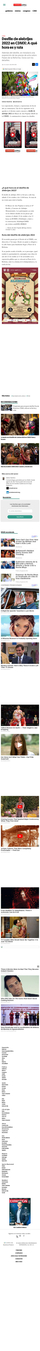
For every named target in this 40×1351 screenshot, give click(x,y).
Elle (3, 1099)
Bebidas (4, 1184)
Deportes (4, 1115)
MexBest (5, 1180)
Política (4, 1067)
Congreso (4, 1072)
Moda (3, 1090)
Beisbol (3, 1168)
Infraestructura (5, 1129)
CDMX (35, 11)
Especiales (4, 1161)
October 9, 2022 (10, 229)
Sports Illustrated (8, 1164)
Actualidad (4, 1155)
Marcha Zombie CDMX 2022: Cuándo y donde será (16, 467)
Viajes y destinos (6, 1185)
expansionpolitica (20, 1235)
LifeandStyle (5, 1063)
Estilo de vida (5, 1106)
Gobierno (4, 1069)
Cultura (3, 1095)
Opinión (4, 1077)
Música (3, 1118)
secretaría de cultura (18, 396)
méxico (18, 11)
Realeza (4, 1086)
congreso (26, 11)
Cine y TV (4, 1116)
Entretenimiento (5, 1113)
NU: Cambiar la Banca (20, 1227)
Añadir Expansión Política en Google (13, 69)
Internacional (5, 1054)
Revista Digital (5, 1177)
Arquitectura (5, 1131)
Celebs (3, 1104)
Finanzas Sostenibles (7, 1145)
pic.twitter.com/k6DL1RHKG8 (16, 224)
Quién (4, 1083)
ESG (3, 1060)
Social (3, 1139)
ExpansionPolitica (23, 1235)
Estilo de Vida (5, 1191)
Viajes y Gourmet (6, 1093)
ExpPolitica (16, 1235)
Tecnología (4, 1056)
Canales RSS (19, 1259)
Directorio (19, 1262)
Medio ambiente (6, 1137)
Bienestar (4, 1189)
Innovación (4, 1146)
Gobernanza (5, 1141)
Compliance (19, 1253)
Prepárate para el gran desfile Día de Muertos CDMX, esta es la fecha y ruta (26, 408)
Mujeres (4, 1062)
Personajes (4, 1187)
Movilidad (4, 1143)
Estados (3, 1076)
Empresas (4, 1049)
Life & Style (6, 1109)
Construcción (5, 1125)
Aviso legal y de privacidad (19, 1256)
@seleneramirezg (14, 492)
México (4, 1070)
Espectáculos (5, 1085)
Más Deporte (5, 1173)
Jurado (3, 1192)
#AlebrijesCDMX (23, 221)
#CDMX (15, 219)
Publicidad (19, 1250)
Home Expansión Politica (7, 1051)
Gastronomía (5, 1182)
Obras (3, 1058)
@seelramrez (17, 102)
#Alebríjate (22, 219)
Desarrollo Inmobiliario (7, 1127)
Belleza (3, 1092)
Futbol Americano (6, 1169)
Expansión (5, 1047)
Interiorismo (5, 1132)
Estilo (3, 1111)
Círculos (4, 1088)
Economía (4, 1053)
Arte (28, 396)
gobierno (9, 11)
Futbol (3, 1166)
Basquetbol (4, 1171)
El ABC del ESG (5, 1148)
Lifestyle (4, 1175)
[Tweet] (33, 64)
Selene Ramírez (10, 478)
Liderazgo (4, 1157)
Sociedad (4, 1079)
